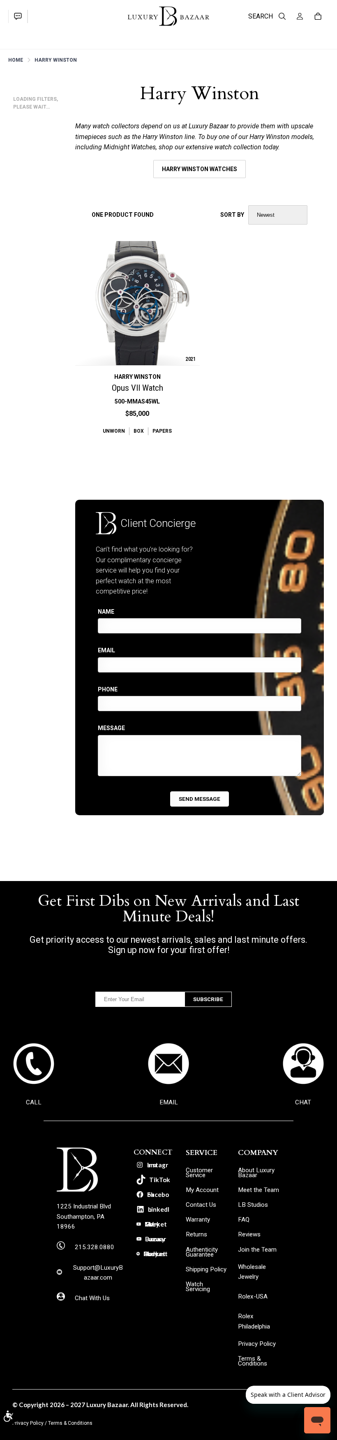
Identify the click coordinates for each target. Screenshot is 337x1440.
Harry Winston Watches (199, 169)
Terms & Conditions (70, 1423)
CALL (34, 1102)
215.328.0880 (94, 1247)
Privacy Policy (28, 1423)
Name (106, 611)
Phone (108, 689)
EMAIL (168, 1102)
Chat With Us (92, 1298)
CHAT (303, 1102)
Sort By (232, 214)
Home (15, 60)
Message (111, 728)
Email (106, 650)
